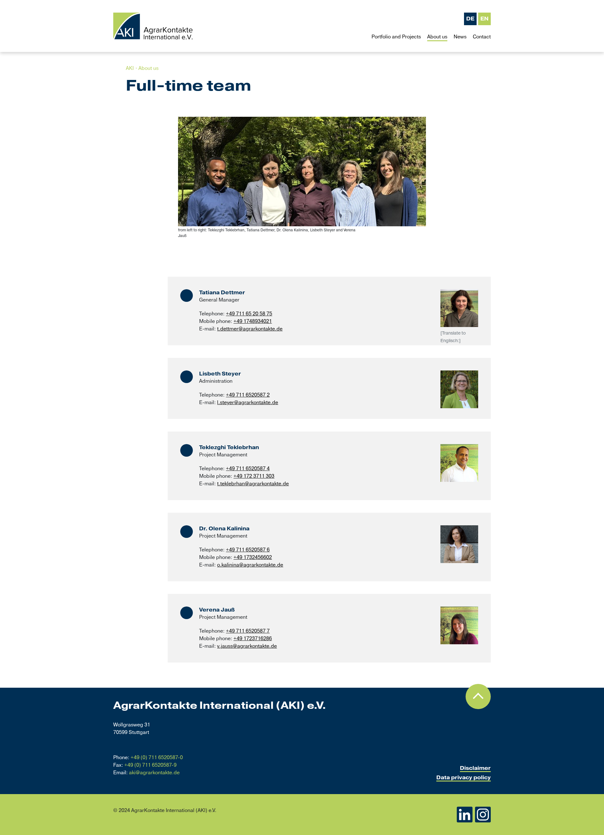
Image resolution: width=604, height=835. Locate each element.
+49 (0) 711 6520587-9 (150, 765)
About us (148, 68)
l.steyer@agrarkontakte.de (247, 402)
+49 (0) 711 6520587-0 (157, 757)
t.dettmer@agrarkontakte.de (249, 328)
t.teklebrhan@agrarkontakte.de (253, 483)
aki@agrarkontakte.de (154, 772)
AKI (130, 68)
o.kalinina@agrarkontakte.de (250, 564)
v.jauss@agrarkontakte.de (247, 646)
